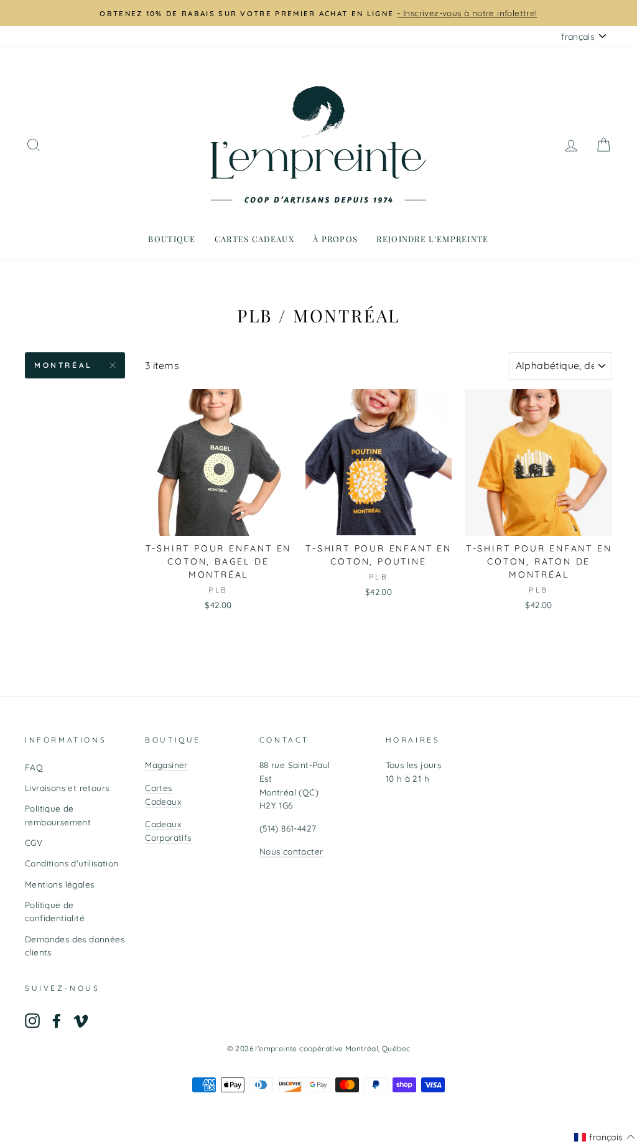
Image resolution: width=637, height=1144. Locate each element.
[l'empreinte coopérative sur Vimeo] (80, 1021)
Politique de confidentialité (55, 911)
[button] (604, 1137)
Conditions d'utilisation (72, 863)
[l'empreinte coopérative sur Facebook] (56, 1021)
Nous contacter (291, 851)
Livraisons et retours (67, 787)
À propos (335, 238)
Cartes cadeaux (254, 238)
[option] (318, 13)
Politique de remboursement (58, 815)
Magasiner (166, 764)
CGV (33, 842)
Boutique (171, 238)
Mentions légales (59, 884)
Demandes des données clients (74, 946)
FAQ (34, 767)
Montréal (63, 365)
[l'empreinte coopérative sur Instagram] (32, 1021)
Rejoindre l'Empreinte (432, 238)
